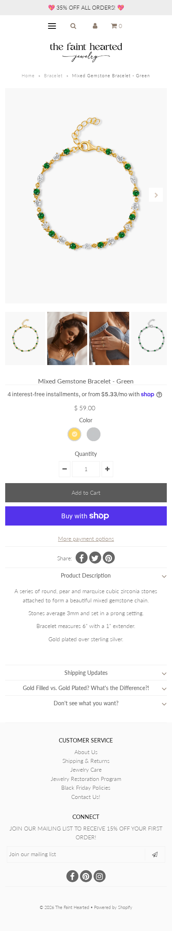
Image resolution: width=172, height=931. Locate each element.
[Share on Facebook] (82, 558)
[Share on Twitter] (95, 558)
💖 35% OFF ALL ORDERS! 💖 (86, 7)
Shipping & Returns (86, 760)
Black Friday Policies (85, 787)
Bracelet (53, 75)
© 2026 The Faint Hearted (64, 907)
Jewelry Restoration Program (86, 778)
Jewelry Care (86, 769)
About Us (86, 751)
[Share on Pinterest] (109, 558)
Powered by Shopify (113, 907)
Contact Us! (85, 796)
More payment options (86, 538)
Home (28, 75)
